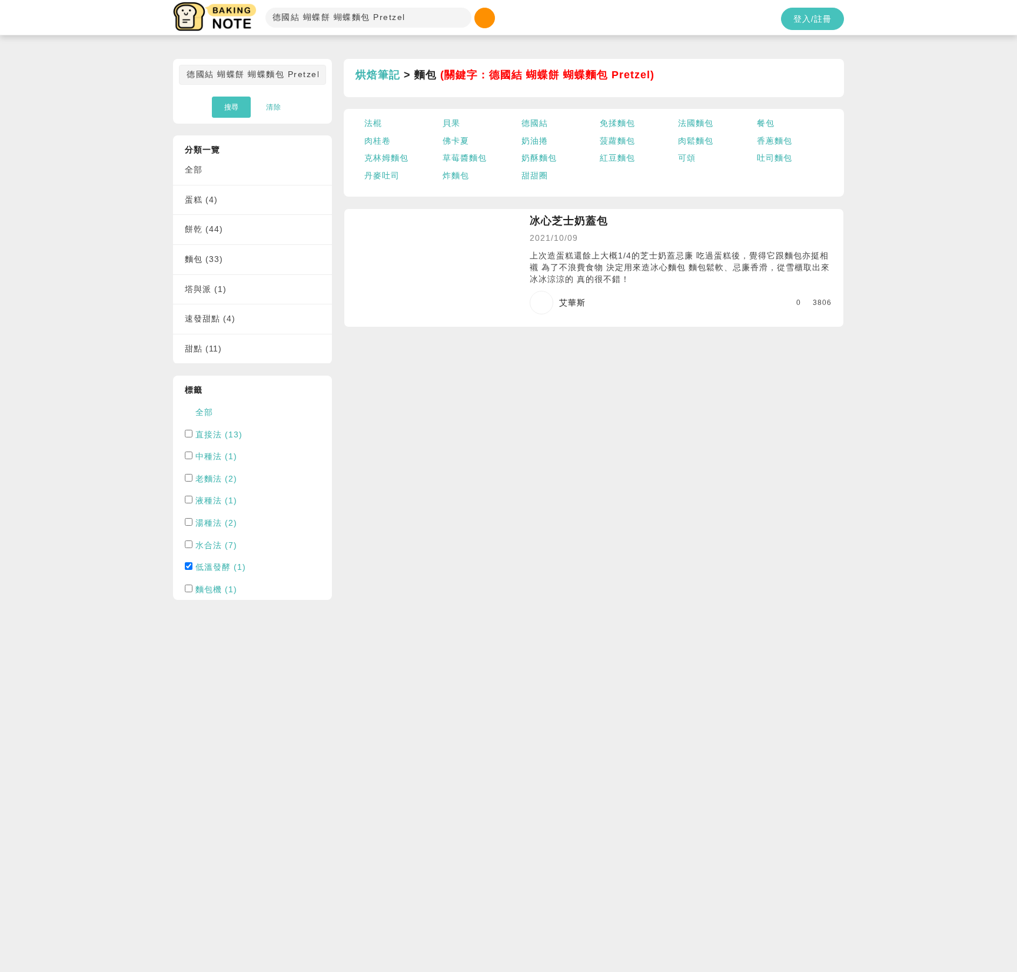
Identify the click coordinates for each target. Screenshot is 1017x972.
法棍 (373, 123)
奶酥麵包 (539, 157)
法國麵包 (695, 123)
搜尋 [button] (231, 107)
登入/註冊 (812, 19)
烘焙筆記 (377, 75)
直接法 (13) (218, 434)
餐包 (766, 123)
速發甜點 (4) (210, 318)
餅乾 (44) (204, 229)
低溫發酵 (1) (220, 567)
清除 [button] (273, 107)
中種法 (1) (216, 456)
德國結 (534, 123)
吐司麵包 (774, 157)
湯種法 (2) (216, 523)
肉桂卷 (377, 140)
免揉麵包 (617, 123)
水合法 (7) (216, 545)
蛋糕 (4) (201, 199)
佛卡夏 (456, 140)
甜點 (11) (203, 348)
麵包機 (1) (216, 589)
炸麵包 (456, 175)
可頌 (687, 157)
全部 (193, 169)
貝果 (451, 123)
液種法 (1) (216, 500)
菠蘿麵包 (617, 140)
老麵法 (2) (216, 478)
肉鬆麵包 (695, 140)
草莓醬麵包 (465, 157)
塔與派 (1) (206, 289)
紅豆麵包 (617, 157)
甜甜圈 (534, 175)
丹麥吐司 (382, 175)
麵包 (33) (204, 259)
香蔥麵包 (774, 140)
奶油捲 (534, 140)
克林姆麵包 (386, 157)
